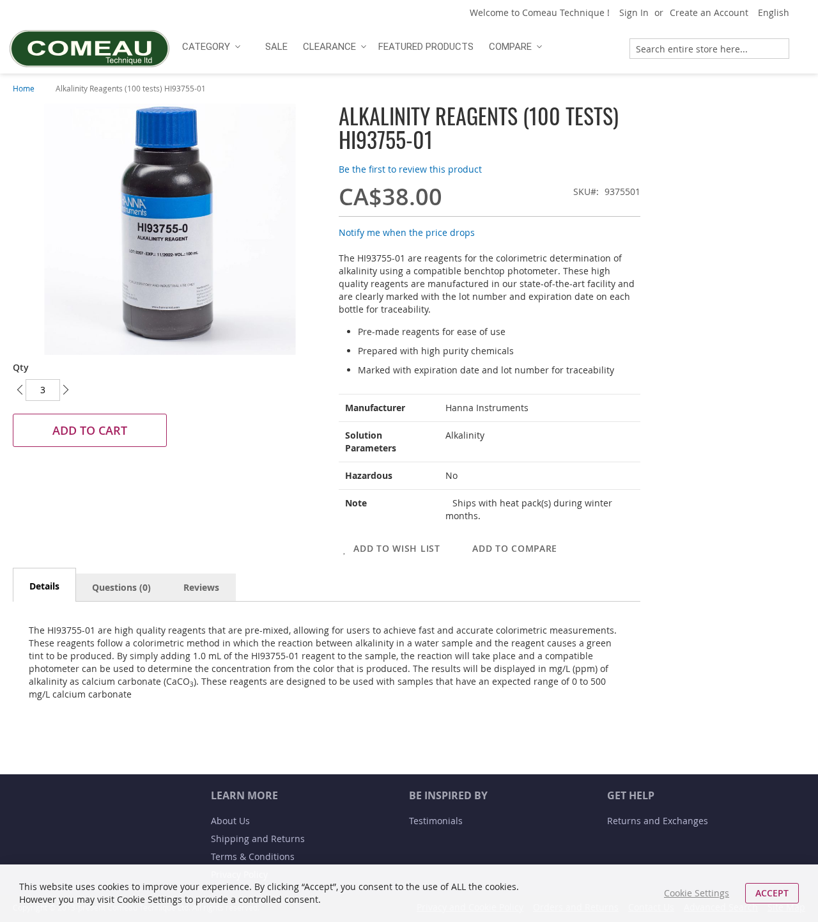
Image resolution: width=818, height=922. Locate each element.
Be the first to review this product (410, 169)
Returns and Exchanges (657, 821)
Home (24, 88)
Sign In (634, 12)
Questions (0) (121, 587)
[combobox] (709, 48)
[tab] (44, 585)
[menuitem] (209, 46)
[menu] (394, 46)
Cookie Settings (696, 893)
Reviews (201, 587)
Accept (772, 893)
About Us (230, 821)
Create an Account (709, 12)
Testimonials (436, 821)
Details (44, 586)
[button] (778, 12)
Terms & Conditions (253, 856)
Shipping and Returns (258, 838)
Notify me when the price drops (407, 232)
